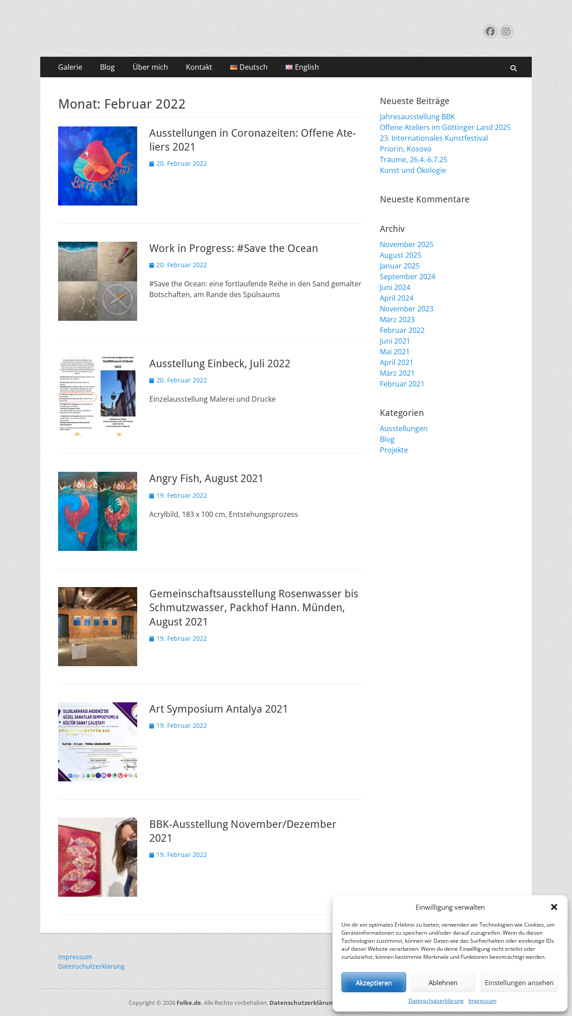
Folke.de (189, 1003)
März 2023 (397, 319)
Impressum (482, 1000)
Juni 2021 (395, 341)
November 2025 (406, 244)
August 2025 (400, 255)
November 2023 (406, 309)
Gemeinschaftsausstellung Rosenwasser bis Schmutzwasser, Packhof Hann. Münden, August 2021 (253, 608)
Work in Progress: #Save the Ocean (233, 248)
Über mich (150, 67)
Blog (107, 67)
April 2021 (396, 362)
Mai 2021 (395, 352)
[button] (554, 907)
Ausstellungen (404, 428)
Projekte (394, 450)
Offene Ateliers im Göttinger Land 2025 (445, 127)
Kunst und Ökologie (413, 170)
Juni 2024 (395, 287)
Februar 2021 (402, 384)
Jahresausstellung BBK (417, 117)
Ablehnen (443, 982)
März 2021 (397, 373)
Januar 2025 (400, 266)
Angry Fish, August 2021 (206, 478)
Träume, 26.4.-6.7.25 (413, 159)
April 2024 (396, 298)
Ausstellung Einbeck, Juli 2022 (219, 363)
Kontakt (199, 67)
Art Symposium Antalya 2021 (218, 709)
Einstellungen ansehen (519, 982)
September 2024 (407, 276)
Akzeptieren (374, 982)
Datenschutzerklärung (436, 1000)
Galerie (70, 67)
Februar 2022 (402, 330)
